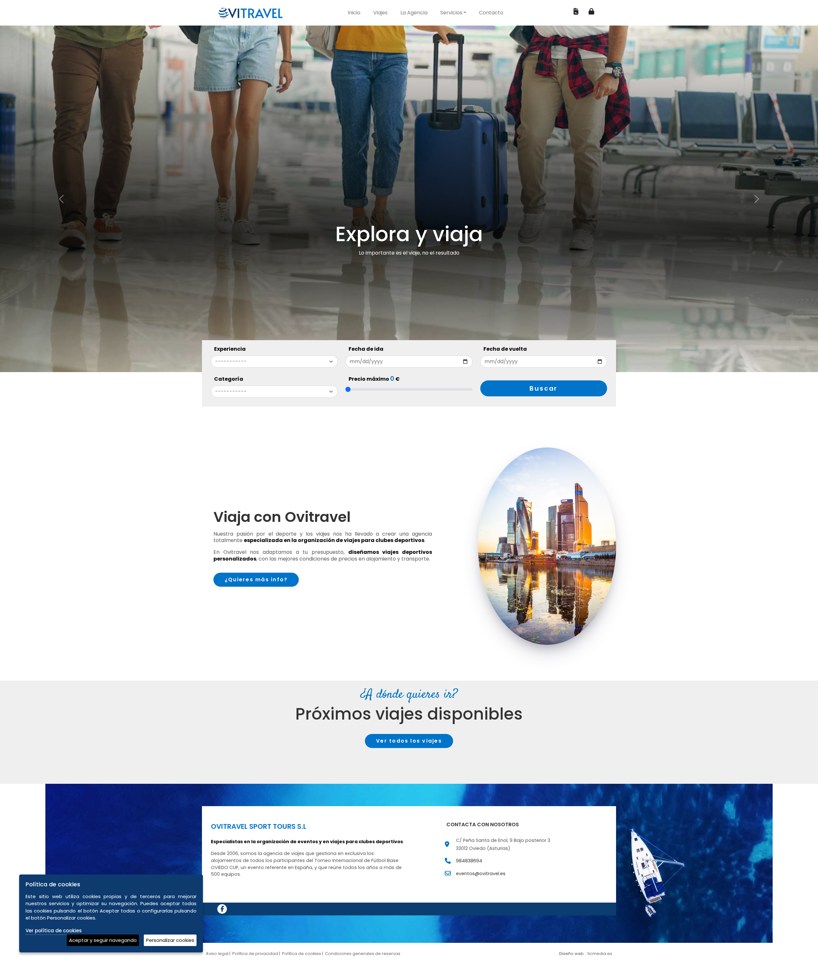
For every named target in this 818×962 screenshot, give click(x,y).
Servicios (451, 12)
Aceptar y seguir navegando (103, 940)
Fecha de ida (366, 349)
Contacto (491, 12)
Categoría (228, 379)
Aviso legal (217, 953)
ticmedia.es (600, 953)
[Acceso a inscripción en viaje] (576, 11)
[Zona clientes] (591, 11)
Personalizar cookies (170, 940)
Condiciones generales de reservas (362, 953)
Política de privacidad (255, 953)
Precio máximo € (374, 379)
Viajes (380, 12)
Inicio (354, 12)
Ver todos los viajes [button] (409, 740)
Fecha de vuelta (505, 349)
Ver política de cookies (54, 930)
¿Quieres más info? (256, 579)
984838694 (469, 861)
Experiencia (230, 349)
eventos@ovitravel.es (480, 873)
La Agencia (414, 12)
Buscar (543, 388)
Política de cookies (301, 953)
